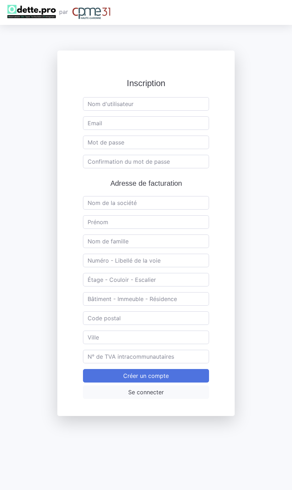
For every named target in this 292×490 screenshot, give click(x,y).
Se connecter (146, 392)
